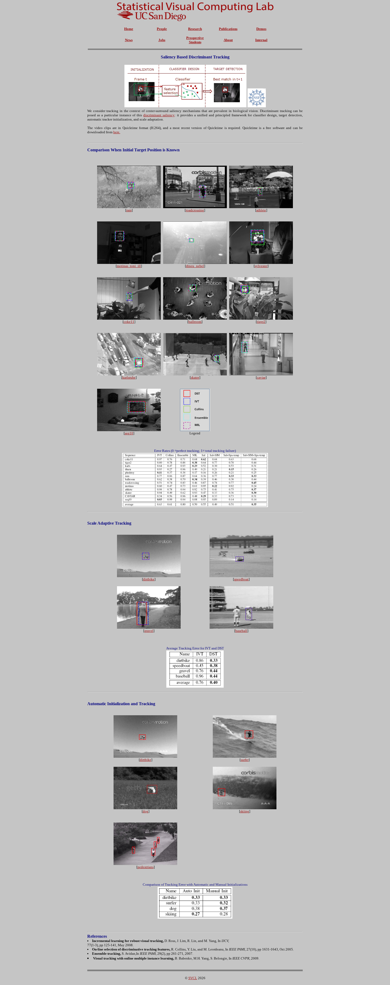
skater (195, 377)
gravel (148, 631)
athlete (261, 210)
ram (129, 210)
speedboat (241, 579)
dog (145, 811)
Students (195, 42)
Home (128, 29)
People (162, 29)
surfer (245, 760)
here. (116, 132)
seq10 (129, 433)
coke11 (129, 322)
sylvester (261, 266)
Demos (261, 29)
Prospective (195, 38)
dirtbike (148, 579)
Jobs (161, 40)
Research (195, 29)
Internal (261, 40)
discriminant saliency (159, 115)
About (228, 40)
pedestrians (145, 867)
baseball (241, 631)
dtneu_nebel (195, 266)
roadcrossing (195, 210)
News (129, 40)
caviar (261, 377)
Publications (228, 29)
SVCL (192, 978)
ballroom (194, 322)
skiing (244, 811)
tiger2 (261, 322)
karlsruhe (129, 377)
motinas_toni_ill (129, 266)
